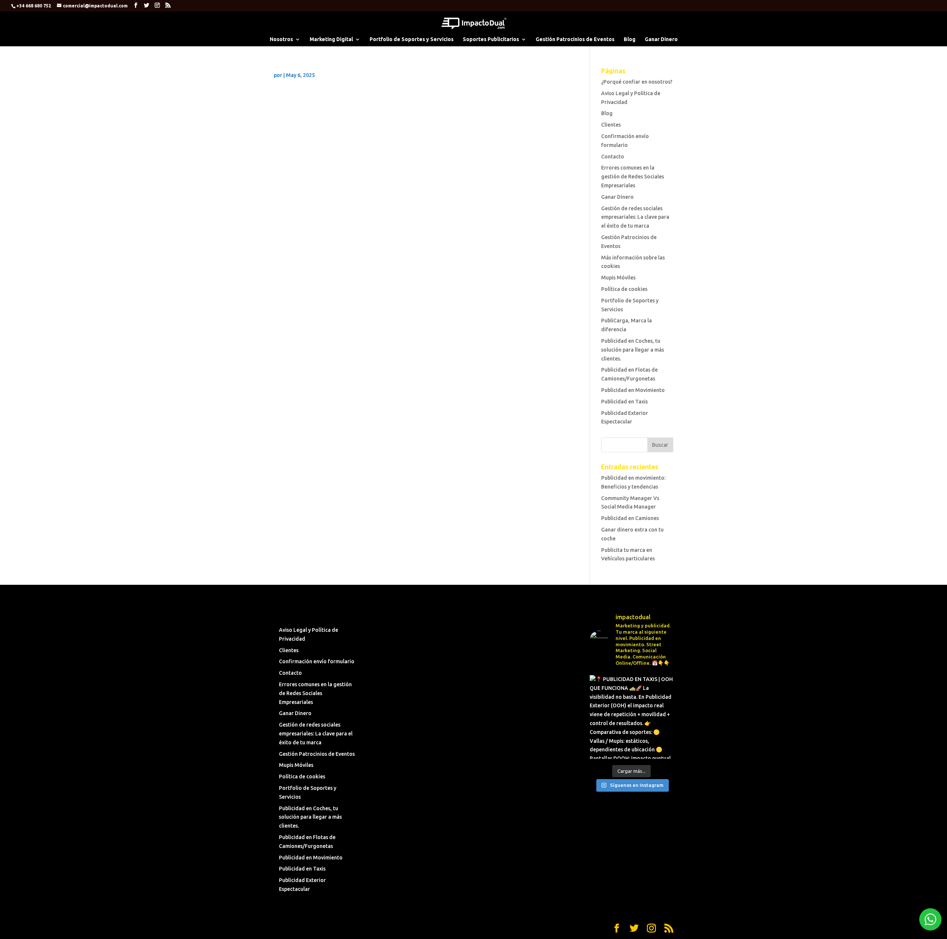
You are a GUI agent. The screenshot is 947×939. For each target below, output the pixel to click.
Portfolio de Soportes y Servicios (412, 39)
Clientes (611, 125)
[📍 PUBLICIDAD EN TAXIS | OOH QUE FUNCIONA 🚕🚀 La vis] (631, 716)
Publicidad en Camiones (630, 518)
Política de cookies (624, 289)
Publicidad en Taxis (624, 402)
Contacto (612, 157)
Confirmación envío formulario (316, 661)
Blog (630, 39)
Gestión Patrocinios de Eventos (575, 39)
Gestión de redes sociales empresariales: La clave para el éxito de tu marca (635, 217)
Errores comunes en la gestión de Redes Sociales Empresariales (632, 176)
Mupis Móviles (618, 278)
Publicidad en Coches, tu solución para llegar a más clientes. (632, 350)
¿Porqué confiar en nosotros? (637, 82)
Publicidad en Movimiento (633, 390)
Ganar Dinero (661, 39)
